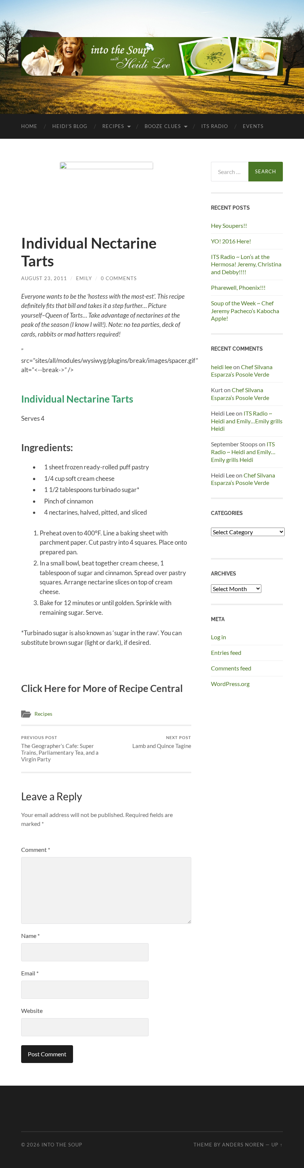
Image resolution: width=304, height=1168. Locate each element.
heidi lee (221, 366)
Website (32, 1010)
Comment (35, 849)
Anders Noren (243, 1145)
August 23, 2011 (44, 278)
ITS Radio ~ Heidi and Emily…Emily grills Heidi (246, 421)
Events (253, 126)
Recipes (113, 126)
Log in (218, 636)
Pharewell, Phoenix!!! (238, 287)
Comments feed (231, 668)
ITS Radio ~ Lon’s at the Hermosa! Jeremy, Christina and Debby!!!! (246, 264)
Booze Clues (163, 126)
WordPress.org (230, 683)
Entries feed (226, 652)
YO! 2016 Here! (231, 241)
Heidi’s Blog (69, 126)
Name (30, 935)
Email (30, 973)
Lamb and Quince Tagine (161, 742)
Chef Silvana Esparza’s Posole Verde (241, 370)
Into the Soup (62, 1145)
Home (29, 126)
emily (84, 278)
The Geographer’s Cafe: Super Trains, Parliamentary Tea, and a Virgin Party (60, 749)
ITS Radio (214, 126)
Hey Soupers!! (229, 225)
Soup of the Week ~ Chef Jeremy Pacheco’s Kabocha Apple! (245, 310)
